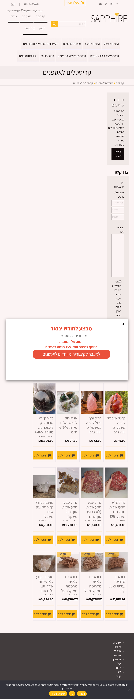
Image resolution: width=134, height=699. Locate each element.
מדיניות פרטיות (58, 693)
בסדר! (82, 693)
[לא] (129, 689)
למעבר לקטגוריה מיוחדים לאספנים (71, 354)
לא (72, 693)
